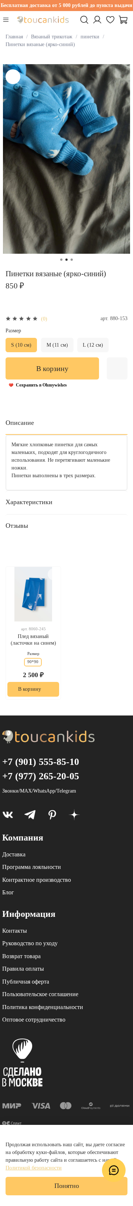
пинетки (90, 36)
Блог (8, 892)
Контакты (14, 931)
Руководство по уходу (30, 943)
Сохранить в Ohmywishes (41, 385)
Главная (14, 36)
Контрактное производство (36, 880)
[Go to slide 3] (72, 260)
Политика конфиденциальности (42, 1007)
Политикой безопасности (34, 1168)
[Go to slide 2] (66, 260)
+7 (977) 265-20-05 (40, 776)
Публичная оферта (25, 981)
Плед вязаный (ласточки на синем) (33, 640)
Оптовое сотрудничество (33, 1019)
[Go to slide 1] (61, 260)
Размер (13, 330)
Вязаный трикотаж (51, 36)
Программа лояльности (31, 867)
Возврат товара (21, 956)
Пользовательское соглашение (40, 994)
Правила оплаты (23, 969)
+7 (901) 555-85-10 (40, 761)
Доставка (13, 854)
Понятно (66, 1185)
